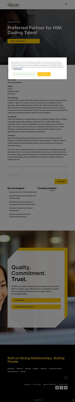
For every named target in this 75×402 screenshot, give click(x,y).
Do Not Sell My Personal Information (24, 74)
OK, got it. (44, 74)
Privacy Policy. (18, 68)
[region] (37, 68)
